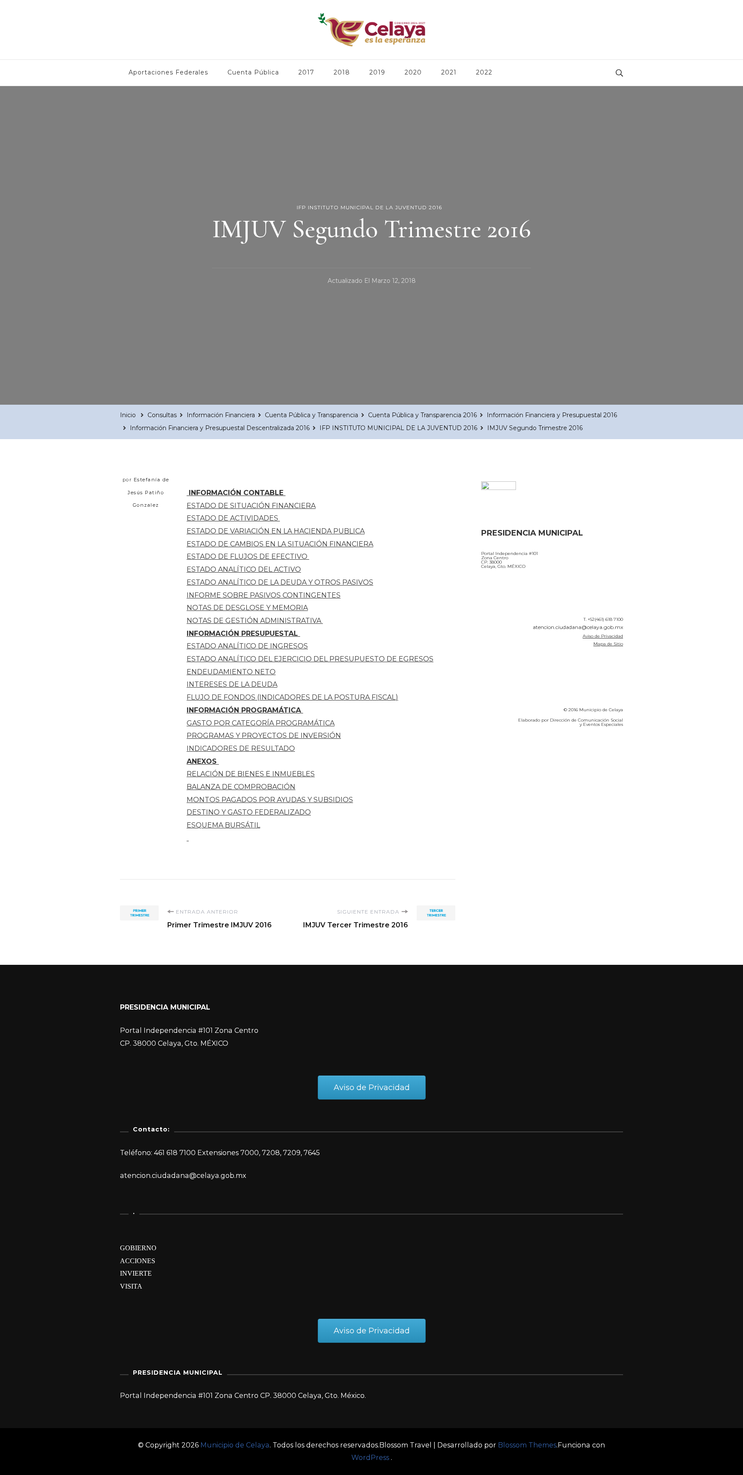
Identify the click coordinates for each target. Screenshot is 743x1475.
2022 (484, 72)
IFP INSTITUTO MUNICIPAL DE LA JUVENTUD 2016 (369, 207)
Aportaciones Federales (168, 72)
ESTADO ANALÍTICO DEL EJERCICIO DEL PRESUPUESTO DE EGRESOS (310, 659)
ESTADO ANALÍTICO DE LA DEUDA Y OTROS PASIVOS (280, 582)
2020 (413, 72)
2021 (449, 72)
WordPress (370, 1457)
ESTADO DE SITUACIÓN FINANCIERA (251, 506)
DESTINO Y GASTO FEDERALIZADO (249, 812)
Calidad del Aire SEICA (527, 758)
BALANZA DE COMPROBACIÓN (241, 787)
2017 (306, 72)
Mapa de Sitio (608, 644)
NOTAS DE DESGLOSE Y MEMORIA (247, 608)
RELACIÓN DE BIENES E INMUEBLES (251, 774)
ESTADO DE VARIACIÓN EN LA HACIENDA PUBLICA (276, 531)
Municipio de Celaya (235, 1445)
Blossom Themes (527, 1445)
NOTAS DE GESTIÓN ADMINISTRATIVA (255, 621)
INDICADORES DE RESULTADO (241, 748)
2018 (342, 72)
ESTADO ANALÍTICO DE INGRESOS (247, 646)
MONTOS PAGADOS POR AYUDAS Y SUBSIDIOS (270, 800)
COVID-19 (500, 782)
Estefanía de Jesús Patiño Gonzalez (148, 492)
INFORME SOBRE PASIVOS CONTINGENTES (264, 595)
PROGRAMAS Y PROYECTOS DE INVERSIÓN (264, 735)
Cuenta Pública (253, 72)
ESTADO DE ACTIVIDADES (233, 518)
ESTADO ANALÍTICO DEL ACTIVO (244, 569)
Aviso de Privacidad (603, 636)
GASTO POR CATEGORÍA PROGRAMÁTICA (261, 723)
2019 (377, 72)
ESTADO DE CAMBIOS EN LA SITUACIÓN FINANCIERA (280, 544)
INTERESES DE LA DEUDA (232, 684)
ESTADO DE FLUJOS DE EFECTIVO (248, 556)
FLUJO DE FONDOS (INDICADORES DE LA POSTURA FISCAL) (292, 697)
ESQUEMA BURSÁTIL (223, 825)
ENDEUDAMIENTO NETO (231, 672)
